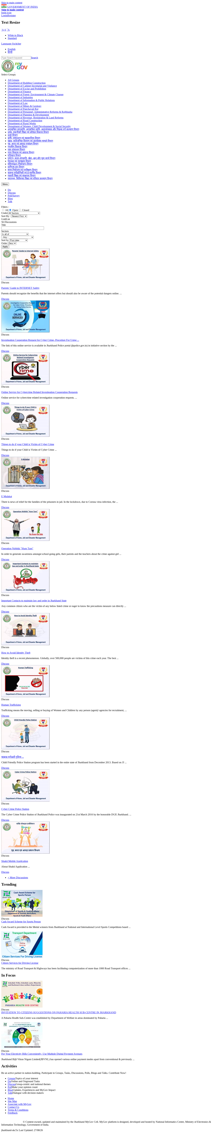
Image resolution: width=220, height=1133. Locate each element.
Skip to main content (11, 2)
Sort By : (5, 216)
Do (9, 189)
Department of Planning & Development (28, 114)
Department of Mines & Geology (24, 106)
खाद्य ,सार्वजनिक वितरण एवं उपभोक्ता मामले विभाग (30, 140)
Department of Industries (20, 97)
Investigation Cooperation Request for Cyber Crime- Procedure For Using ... (40, 340)
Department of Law (18, 103)
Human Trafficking (11, 704)
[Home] (8, 71)
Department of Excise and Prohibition (27, 88)
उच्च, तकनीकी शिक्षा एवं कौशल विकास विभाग (28, 132)
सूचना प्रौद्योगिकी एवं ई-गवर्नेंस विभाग (24, 172)
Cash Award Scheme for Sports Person (21, 921)
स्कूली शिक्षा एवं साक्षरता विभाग (21, 175)
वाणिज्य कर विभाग (16, 166)
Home (11, 1098)
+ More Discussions (18, 877)
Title (3, 225)
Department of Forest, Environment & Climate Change (35, 94)
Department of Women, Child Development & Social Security (39, 126)
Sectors (5, 231)
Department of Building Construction (27, 83)
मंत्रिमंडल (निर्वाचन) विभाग (20, 164)
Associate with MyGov (19, 1104)
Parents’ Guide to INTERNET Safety (20, 288)
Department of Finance (19, 91)
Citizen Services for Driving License (19, 963)
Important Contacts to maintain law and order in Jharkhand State (34, 600)
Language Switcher (11, 43)
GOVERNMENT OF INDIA (22, 6)
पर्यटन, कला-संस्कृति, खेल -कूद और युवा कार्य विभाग (31, 158)
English (11, 49)
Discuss (12, 192)
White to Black (15, 35)
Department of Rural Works (22, 123)
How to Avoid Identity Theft (15, 652)
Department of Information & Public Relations (31, 100)
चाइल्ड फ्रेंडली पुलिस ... (12, 757)
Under (4, 213)
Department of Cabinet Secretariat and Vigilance (32, 85)
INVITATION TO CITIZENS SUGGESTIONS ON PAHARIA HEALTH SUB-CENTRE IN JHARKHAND (58, 1012)
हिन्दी (10, 52)
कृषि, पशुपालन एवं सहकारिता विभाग (24, 138)
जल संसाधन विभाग (16, 149)
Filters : (5, 207)
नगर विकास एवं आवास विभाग (21, 152)
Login (4, 15)
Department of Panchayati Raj (23, 109)
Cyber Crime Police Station (15, 809)
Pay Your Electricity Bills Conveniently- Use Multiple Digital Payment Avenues (41, 1053)
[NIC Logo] (12, 1121)
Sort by (5, 240)
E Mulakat (6, 496)
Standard (12, 38)
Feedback (13, 1112)
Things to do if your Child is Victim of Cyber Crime (27, 444)
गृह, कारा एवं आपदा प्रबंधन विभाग (23, 143)
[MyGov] (21, 71)
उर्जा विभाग (13, 135)
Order (4, 243)
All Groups (13, 80)
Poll (10, 1087)
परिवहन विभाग (14, 155)
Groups (11, 1078)
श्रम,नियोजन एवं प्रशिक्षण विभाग (22, 169)
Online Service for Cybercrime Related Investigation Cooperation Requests (39, 392)
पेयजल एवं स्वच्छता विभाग (19, 161)
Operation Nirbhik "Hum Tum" (17, 548)
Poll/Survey (14, 195)
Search (34, 57)
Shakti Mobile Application (14, 861)
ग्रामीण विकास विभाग (17, 146)
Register (11, 15)
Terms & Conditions (18, 1110)
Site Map (12, 1101)
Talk (10, 201)
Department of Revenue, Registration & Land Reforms (35, 117)
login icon (6, 12)
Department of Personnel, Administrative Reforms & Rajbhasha (40, 111)
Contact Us (13, 1107)
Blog (10, 198)
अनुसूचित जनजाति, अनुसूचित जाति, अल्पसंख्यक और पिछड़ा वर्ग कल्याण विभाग (43, 129)
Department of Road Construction (25, 120)
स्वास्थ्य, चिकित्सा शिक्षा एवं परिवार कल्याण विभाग (30, 178)
